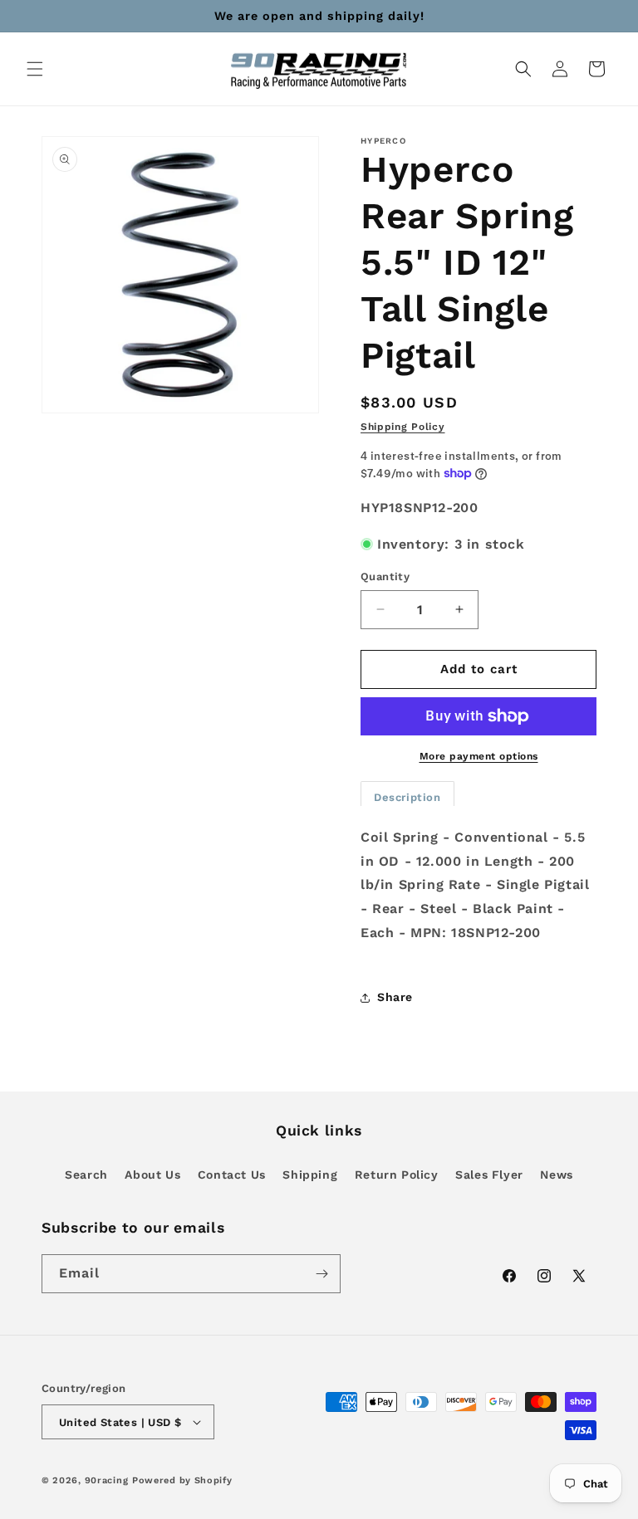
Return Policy (397, 1174)
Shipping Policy (403, 426)
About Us (152, 1174)
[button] (35, 69)
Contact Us (232, 1174)
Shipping (309, 1174)
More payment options (479, 756)
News (556, 1174)
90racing (107, 1480)
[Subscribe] (321, 1273)
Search (86, 1174)
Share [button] (395, 997)
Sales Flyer (489, 1174)
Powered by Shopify (182, 1480)
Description (407, 797)
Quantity (385, 576)
